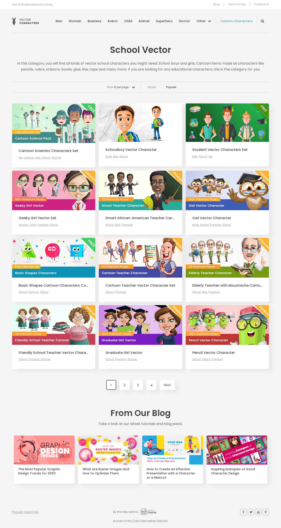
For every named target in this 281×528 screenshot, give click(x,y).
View (118, 87)
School (46, 157)
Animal (144, 21)
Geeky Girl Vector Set (37, 218)
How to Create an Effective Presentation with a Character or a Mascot (171, 473)
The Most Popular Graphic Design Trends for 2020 (39, 471)
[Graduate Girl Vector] (140, 325)
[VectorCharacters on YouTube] (258, 512)
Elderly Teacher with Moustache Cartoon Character (227, 285)
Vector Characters (25, 21)
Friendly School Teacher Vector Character (54, 352)
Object (44, 292)
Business (94, 21)
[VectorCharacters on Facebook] (243, 512)
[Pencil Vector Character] (227, 325)
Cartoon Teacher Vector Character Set (140, 285)
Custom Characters (236, 21)
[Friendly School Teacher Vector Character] (53, 325)
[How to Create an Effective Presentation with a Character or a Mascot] (172, 450)
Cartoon (29, 157)
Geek (108, 156)
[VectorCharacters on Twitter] (251, 512)
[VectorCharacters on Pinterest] (266, 512)
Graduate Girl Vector (123, 352)
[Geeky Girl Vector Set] (53, 190)
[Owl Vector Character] (227, 190)
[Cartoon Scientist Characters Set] (53, 123)
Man (59, 21)
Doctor (184, 21)
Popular (171, 87)
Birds (195, 225)
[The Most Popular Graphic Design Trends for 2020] (44, 450)
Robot (113, 21)
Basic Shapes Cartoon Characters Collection (54, 285)
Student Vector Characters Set (220, 149)
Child (128, 21)
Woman (75, 21)
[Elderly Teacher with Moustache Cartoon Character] (227, 257)
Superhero (164, 21)
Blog (216, 4)
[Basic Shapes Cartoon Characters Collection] (53, 257)
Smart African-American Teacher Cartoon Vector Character (140, 218)
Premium (43, 225)
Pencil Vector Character (213, 352)
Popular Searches (25, 512)
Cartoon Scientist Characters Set (48, 150)
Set (20, 157)
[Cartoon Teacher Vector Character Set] (140, 257)
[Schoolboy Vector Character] (140, 122)
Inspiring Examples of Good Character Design (233, 471)
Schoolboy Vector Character (131, 149)
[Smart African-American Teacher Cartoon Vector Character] (140, 190)
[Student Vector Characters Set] (227, 122)
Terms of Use (236, 4)
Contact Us (261, 4)
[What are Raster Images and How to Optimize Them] (108, 450)
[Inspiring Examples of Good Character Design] (237, 450)
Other (201, 21)
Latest (152, 87)
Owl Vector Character (211, 218)
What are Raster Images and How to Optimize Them (106, 471)
